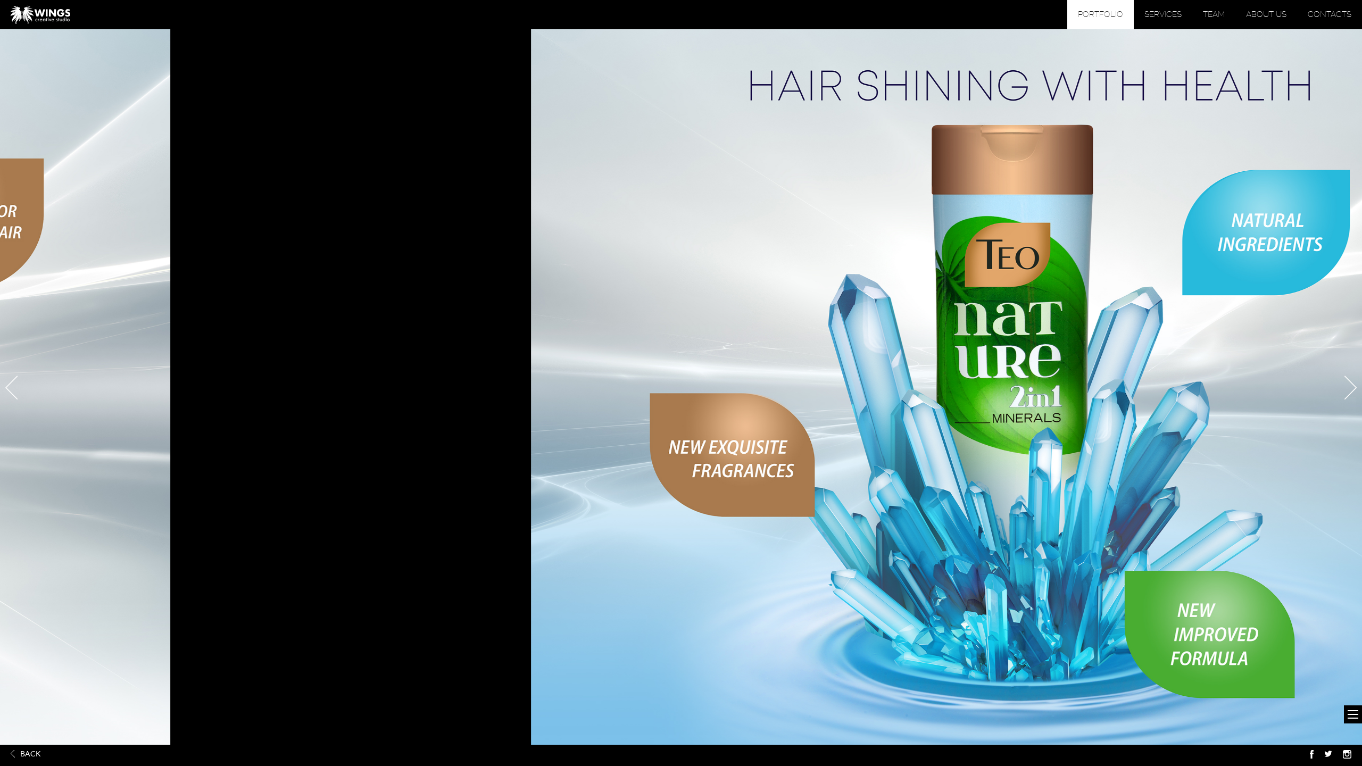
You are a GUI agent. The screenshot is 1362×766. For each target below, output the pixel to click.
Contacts (1329, 14)
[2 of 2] (11, 387)
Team (1214, 14)
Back (30, 753)
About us (1266, 14)
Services (1163, 14)
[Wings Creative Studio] (40, 14)
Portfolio (1100, 14)
